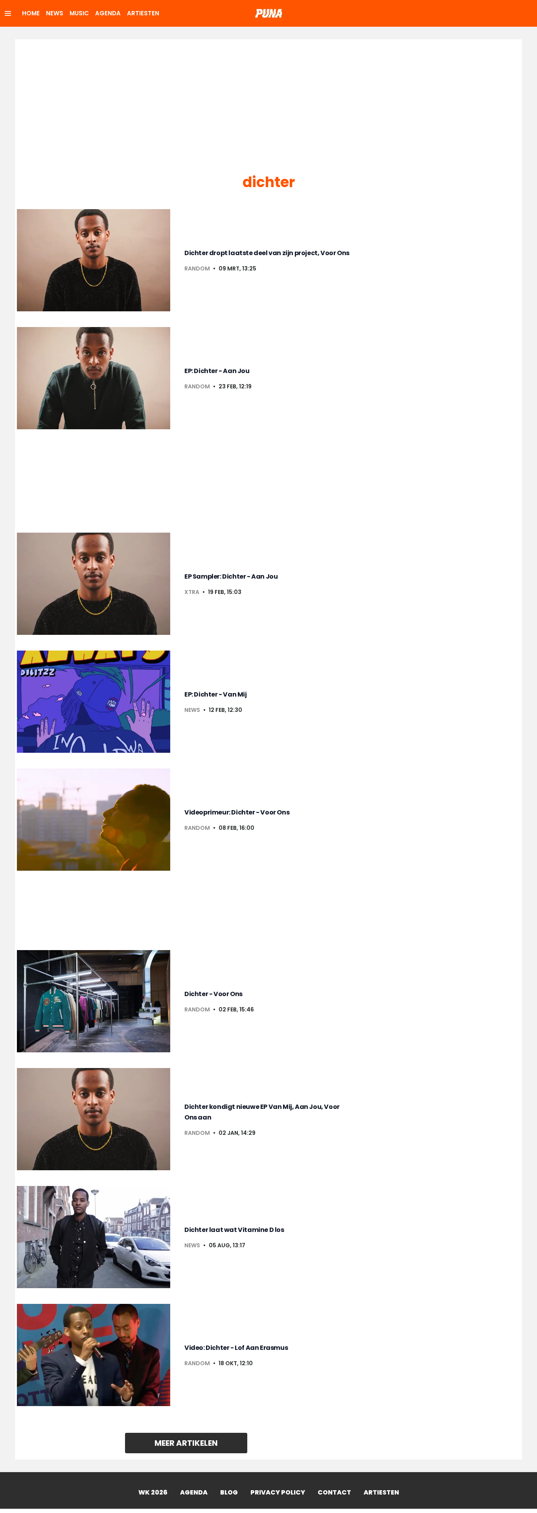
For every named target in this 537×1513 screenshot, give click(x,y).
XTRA (191, 592)
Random (197, 268)
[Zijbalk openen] (8, 13)
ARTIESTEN (143, 13)
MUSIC (79, 13)
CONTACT (334, 1492)
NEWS (54, 13)
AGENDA (108, 13)
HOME (31, 13)
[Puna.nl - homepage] (268, 13)
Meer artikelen (186, 1443)
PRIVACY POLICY (277, 1492)
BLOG (229, 1492)
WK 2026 (152, 1492)
